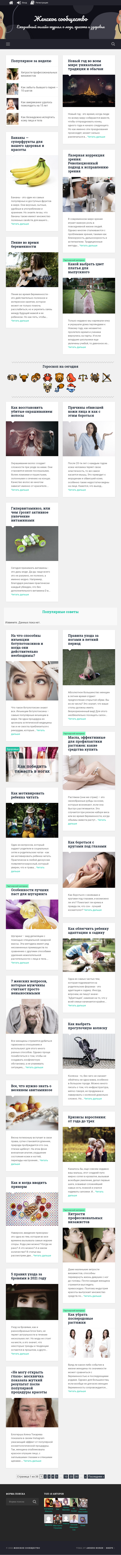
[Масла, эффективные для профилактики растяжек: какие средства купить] (89, 772)
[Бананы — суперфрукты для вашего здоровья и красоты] (32, 172)
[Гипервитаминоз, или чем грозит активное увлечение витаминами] (32, 543)
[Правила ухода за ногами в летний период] (89, 667)
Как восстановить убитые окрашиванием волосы (31, 411)
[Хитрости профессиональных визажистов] (89, 1245)
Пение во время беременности (25, 244)
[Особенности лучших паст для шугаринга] (32, 914)
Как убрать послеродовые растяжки (80, 1318)
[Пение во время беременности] (32, 269)
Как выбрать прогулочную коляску (87, 1026)
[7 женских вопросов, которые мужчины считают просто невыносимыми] (32, 1016)
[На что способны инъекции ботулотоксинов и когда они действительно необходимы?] (32, 680)
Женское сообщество (60, 18)
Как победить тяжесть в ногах (32, 769)
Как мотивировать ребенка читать (27, 795)
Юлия (83, 1525)
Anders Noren (94, 1548)
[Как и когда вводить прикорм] (32, 1209)
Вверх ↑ (110, 1548)
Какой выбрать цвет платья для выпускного (86, 268)
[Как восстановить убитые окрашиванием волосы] (32, 438)
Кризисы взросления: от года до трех (87, 1119)
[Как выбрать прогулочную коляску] (89, 1051)
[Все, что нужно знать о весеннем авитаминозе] (32, 1113)
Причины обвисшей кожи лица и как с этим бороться (85, 411)
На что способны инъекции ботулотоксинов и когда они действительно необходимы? (27, 645)
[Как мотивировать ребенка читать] (32, 820)
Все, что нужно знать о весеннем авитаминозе (31, 1088)
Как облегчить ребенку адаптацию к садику (88, 930)
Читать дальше (96, 136)
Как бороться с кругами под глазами (87, 844)
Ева (57, 1509)
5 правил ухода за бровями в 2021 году (28, 1276)
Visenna (66, 1524)
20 (71, 1476)
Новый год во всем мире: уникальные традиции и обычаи (85, 65)
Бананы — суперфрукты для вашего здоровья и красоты (27, 143)
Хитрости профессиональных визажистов (85, 1218)
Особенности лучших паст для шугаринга (30, 892)
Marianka (48, 1525)
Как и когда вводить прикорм (29, 1184)
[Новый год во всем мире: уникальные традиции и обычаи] (89, 91)
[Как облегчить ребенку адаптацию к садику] (89, 955)
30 (76, 1476)
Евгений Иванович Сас (74, 1527)
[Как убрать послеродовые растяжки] (89, 1343)
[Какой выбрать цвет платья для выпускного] (89, 296)
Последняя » (96, 1476)
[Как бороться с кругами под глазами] (89, 870)
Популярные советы (60, 612)
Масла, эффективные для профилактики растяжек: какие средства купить (86, 743)
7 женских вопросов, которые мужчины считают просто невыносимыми (29, 987)
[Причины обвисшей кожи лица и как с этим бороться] (89, 438)
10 (65, 1476)
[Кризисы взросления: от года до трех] (89, 1144)
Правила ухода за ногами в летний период (83, 639)
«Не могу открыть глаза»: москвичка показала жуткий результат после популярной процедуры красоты (29, 1382)
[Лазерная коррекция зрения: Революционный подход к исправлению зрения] (89, 194)
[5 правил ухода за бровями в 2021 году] (32, 1302)
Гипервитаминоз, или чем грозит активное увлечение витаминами (30, 514)
